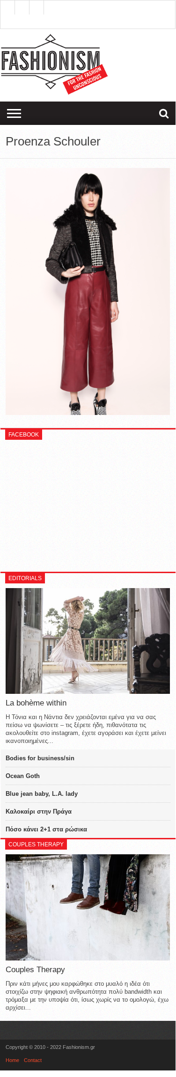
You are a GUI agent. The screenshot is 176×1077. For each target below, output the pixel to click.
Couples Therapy (35, 969)
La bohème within (36, 703)
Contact (33, 1060)
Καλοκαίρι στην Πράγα (39, 811)
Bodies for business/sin (40, 758)
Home (12, 1060)
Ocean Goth (23, 775)
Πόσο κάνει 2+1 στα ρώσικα (46, 829)
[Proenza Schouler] (88, 412)
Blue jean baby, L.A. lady (42, 793)
